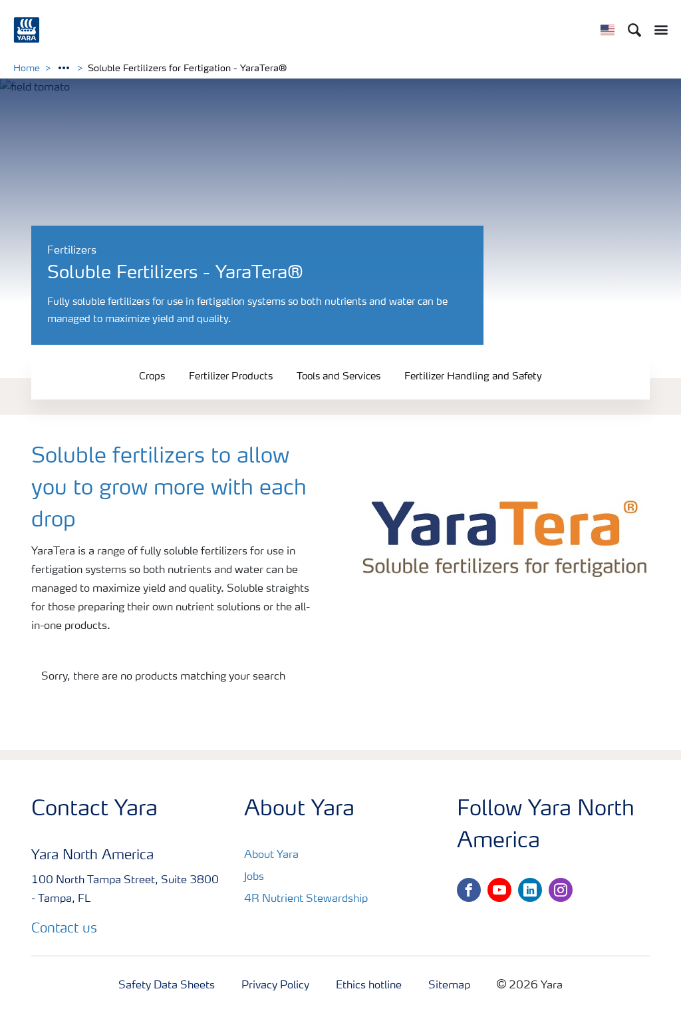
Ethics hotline (369, 985)
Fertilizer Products (231, 377)
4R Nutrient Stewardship (306, 899)
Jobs (254, 877)
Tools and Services (338, 377)
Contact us (64, 929)
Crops (152, 377)
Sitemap (449, 985)
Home (26, 68)
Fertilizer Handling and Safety (473, 377)
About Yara (271, 855)
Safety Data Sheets (166, 985)
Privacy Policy (275, 985)
